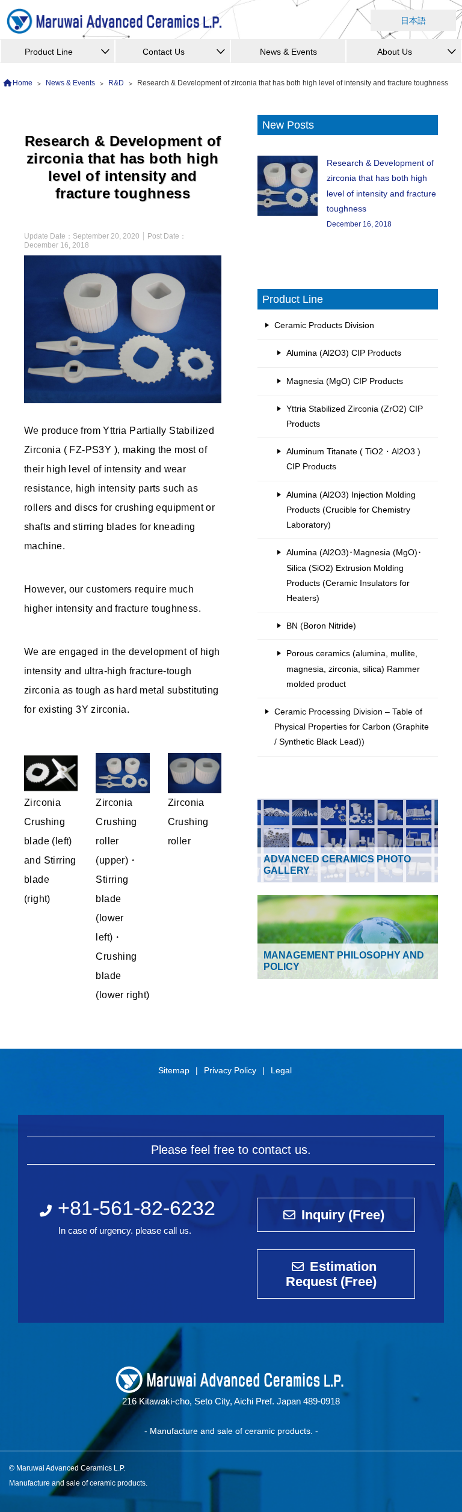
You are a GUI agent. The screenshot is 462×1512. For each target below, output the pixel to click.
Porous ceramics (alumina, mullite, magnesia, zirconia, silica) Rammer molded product (353, 668)
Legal (281, 1070)
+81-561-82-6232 (136, 1207)
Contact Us (164, 51)
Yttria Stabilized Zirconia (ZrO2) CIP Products (354, 416)
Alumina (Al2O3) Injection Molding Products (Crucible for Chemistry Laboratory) (351, 509)
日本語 (413, 20)
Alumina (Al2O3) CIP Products (343, 353)
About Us (394, 51)
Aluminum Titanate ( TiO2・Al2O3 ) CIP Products (353, 459)
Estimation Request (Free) (331, 1274)
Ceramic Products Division (324, 325)
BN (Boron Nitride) (321, 625)
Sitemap (173, 1070)
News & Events (288, 51)
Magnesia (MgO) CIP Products (344, 381)
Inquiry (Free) (342, 1214)
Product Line (49, 51)
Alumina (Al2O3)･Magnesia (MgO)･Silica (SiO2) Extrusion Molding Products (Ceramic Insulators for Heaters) (354, 575)
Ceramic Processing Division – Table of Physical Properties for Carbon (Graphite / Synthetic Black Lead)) (351, 726)
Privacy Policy (230, 1070)
